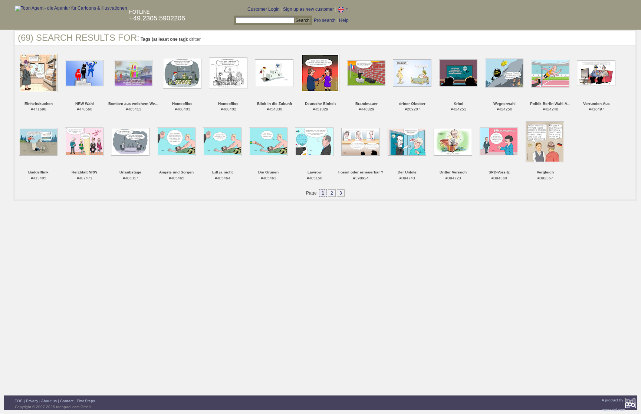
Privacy (32, 401)
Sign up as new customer (308, 9)
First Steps (86, 401)
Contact (66, 401)
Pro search (325, 20)
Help (344, 20)
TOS (19, 401)
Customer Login (263, 9)
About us (49, 401)
